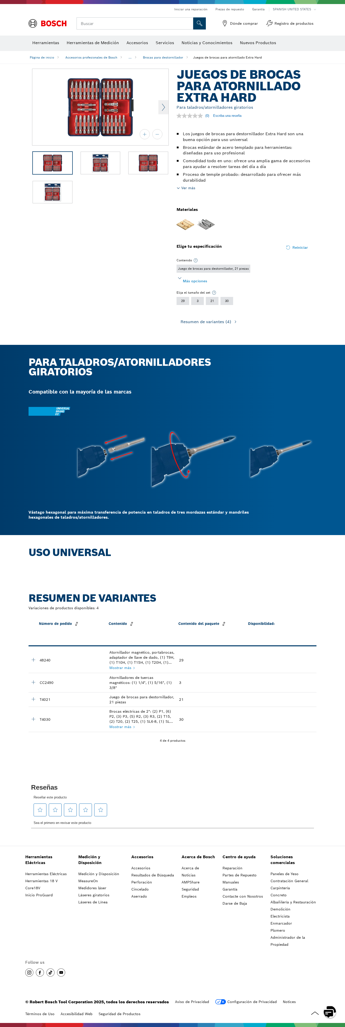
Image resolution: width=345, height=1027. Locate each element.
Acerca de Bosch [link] (198, 856)
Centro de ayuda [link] (239, 856)
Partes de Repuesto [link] (240, 875)
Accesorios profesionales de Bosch (91, 57)
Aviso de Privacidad (192, 1002)
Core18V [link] (32, 888)
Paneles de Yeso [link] (284, 874)
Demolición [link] (280, 909)
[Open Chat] (330, 1012)
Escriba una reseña (227, 116)
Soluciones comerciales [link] (282, 859)
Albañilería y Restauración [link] (293, 902)
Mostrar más (120, 667)
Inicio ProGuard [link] (39, 895)
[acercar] (145, 134)
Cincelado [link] (140, 889)
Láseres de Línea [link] (93, 902)
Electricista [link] (280, 916)
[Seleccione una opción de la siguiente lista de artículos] (195, 260)
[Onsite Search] (199, 23)
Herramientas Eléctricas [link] (38, 859)
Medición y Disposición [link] (90, 859)
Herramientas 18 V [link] (41, 881)
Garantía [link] (230, 889)
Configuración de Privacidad (252, 1002)
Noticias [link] (188, 875)
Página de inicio (42, 57)
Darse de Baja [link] (235, 903)
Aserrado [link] (139, 896)
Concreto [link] (278, 895)
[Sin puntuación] (191, 116)
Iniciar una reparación (190, 9)
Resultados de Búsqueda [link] (152, 875)
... (130, 57)
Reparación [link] (232, 868)
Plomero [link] (277, 930)
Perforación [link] (141, 882)
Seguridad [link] (190, 889)
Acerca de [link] (190, 868)
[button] (29, 972)
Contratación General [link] (289, 881)
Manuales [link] (231, 882)
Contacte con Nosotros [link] (243, 896)
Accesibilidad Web (76, 1014)
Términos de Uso (40, 1014)
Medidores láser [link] (92, 888)
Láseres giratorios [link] (93, 895)
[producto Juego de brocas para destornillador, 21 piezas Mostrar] (33, 699)
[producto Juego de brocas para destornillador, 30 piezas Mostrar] (33, 719)
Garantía (258, 9)
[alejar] (157, 134)
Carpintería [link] (280, 888)
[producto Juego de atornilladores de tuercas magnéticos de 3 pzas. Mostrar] (33, 682)
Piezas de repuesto (229, 9)
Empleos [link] (189, 896)
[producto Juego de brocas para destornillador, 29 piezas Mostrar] (33, 659)
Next (163, 107)
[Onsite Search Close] (189, 23)
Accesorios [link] (142, 856)
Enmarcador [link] (281, 923)
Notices (289, 1002)
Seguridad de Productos (119, 1014)
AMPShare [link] (191, 882)
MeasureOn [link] (88, 881)
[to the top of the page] (337, 997)
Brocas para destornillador (163, 57)
